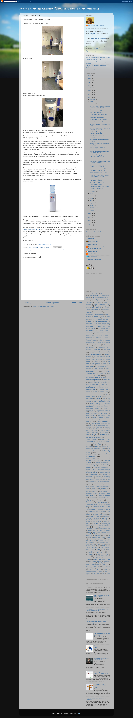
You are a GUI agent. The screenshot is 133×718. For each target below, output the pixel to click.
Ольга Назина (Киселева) (96, 25)
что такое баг (100, 525)
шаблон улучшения (99, 527)
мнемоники (89, 410)
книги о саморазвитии (93, 379)
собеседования (103, 488)
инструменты (90, 347)
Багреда (92, 33)
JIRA (98, 549)
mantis (103, 551)
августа (92, 193)
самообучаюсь (89, 483)
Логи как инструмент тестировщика (96, 69)
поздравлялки (104, 454)
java (102, 547)
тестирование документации (101, 506)
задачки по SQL (100, 342)
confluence (98, 535)
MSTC (102, 552)
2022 (90, 85)
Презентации (106, 464)
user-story (107, 568)
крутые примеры (90, 396)
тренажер (88, 518)
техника (108, 511)
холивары (106, 521)
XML (93, 573)
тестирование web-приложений (96, 511)
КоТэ (107, 394)
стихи (95, 493)
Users (91, 569)
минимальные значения (92, 408)
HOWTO (103, 544)
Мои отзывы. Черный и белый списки (97, 231)
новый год (99, 427)
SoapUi (95, 559)
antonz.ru (91, 238)
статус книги (104, 491)
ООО (102, 430)
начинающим (104, 421)
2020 (90, 90)
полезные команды (91, 458)
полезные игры (105, 457)
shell (96, 557)
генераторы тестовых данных (95, 332)
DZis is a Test (92, 244)
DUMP (108, 537)
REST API (104, 556)
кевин (107, 368)
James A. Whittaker (91, 547)
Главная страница (52, 303)
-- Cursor (88, 293)
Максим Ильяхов (95, 403)
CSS (109, 535)
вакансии (100, 312)
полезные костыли (104, 458)
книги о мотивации (101, 377)
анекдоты (106, 302)
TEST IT (104, 564)
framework (92, 540)
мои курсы (104, 413)
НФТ (89, 428)
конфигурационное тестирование (94, 394)
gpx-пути (107, 540)
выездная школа (104, 328)
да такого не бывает (102, 335)
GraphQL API (89, 542)
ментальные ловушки (102, 406)
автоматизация (93, 295)
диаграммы (98, 337)
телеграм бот (92, 497)
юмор (89, 530)
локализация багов (104, 401)
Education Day (91, 539)
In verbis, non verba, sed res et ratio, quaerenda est (97, 247)
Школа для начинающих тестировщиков (98, 57)
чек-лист (95, 523)
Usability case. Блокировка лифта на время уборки (99, 151)
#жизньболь (95, 294)
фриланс (88, 521)
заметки (90, 344)
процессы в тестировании (104, 469)
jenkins (92, 549)
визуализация (105, 317)
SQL (109, 559)
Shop (100, 557)
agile (94, 530)
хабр (94, 521)
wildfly (100, 571)
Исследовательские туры (102, 351)
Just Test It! (92, 254)
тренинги (104, 518)
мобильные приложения (102, 411)
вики (87, 319)
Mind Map (96, 552)
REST (95, 556)
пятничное (90, 471)
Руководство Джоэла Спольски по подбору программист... (99, 144)
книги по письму (105, 382)
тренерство (96, 518)
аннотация (88, 304)
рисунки (103, 479)
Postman (91, 554)
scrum (87, 557)
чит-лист (93, 525)
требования (106, 516)
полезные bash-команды (102, 462)
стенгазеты (89, 493)
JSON (87, 551)
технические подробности (100, 514)
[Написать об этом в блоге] (55, 247)
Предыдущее (76, 303)
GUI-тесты (101, 542)
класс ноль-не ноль (92, 370)
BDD (94, 532)
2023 (90, 83)
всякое (88, 321)
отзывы (93, 434)
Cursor (89, 537)
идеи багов (98, 344)
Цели (87, 523)
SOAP (88, 559)
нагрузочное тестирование (97, 419)
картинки (101, 368)
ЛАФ (104, 398)
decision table (96, 537)
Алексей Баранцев (97, 300)
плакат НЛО (105, 446)
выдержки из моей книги (101, 325)
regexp (88, 556)
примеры (88, 467)
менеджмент (89, 406)
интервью (88, 349)
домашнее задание (91, 340)
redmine (106, 554)
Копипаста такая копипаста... (98, 158)
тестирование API (91, 509)
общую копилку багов (44, 244)
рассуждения (89, 476)
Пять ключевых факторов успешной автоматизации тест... (99, 148)
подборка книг (99, 453)
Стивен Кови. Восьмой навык (98, 122)
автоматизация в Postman (100, 297)
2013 (90, 220)
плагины (97, 446)
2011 (89, 225)
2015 (90, 215)
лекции (108, 398)
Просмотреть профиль (93, 51)
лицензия (88, 401)
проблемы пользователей (101, 467)
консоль (95, 391)
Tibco (99, 566)
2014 (90, 218)
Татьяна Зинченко (104, 495)
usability (62, 250)
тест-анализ (102, 499)
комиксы (88, 391)
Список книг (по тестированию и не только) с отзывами (97, 609)
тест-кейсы (99, 501)
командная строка (103, 389)
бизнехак (88, 311)
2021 (90, 87)
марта (92, 205)
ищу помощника (96, 363)
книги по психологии (92, 384)
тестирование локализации (99, 507)
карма (95, 368)
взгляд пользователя (33, 250)
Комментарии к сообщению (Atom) (43, 306)
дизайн (106, 337)
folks (87, 540)
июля (91, 196)
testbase (88, 566)
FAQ (108, 539)
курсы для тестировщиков (98, 38)
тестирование (102, 502)
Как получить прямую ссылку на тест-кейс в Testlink (98, 179)
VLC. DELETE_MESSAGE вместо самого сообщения (99, 183)
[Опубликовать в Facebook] (59, 247)
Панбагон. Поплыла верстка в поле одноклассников (98, 165)
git (97, 540)
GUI (96, 542)
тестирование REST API (104, 509)
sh (91, 557)
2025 (90, 78)
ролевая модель (92, 481)
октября (92, 104)
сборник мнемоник (98, 484)
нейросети (90, 425)
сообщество (96, 489)
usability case (99, 568)
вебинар (107, 314)
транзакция (98, 516)
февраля (93, 207)
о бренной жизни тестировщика (99, 428)
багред (87, 307)
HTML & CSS (90, 545)
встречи (93, 319)
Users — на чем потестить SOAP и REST (101, 596)
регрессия (98, 476)
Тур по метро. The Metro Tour (98, 114)
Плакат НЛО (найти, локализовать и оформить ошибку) (99, 187)
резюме (98, 478)
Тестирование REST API (93, 59)
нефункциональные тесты (102, 425)
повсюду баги (55, 250)
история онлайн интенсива (94, 359)
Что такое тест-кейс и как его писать (98, 586)
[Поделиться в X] (57, 247)
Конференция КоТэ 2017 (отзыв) (99, 172)
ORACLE (108, 552)
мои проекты (101, 415)
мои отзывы (90, 415)
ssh (90, 561)
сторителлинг (102, 493)
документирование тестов (92, 339)
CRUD (104, 535)
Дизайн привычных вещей (31, 229)
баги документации (101, 306)
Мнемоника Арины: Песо (96, 117)
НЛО (93, 427)
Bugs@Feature (93, 241)
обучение (94, 430)
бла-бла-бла (97, 311)
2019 (90, 92)
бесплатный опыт (96, 309)
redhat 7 (100, 554)
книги (98, 375)
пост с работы (96, 464)
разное (105, 474)
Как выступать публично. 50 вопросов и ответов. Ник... (97, 169)
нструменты (107, 427)
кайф (104, 363)
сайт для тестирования (103, 481)
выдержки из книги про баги (93, 323)
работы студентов (91, 472)
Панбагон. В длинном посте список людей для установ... (99, 128)
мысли (101, 417)
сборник (90, 484)
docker (103, 537)
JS (108, 549)
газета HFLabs (104, 330)
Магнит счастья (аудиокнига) (98, 110)
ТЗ (109, 514)
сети (92, 486)
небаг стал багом (106, 423)
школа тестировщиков (104, 528)
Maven (108, 551)
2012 (90, 222)
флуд (107, 519)
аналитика (98, 302)
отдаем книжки (104, 432)
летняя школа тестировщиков (97, 400)
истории (92, 352)
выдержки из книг (101, 321)
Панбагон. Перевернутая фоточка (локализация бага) (99, 132)
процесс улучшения (91, 469)
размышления (93, 474)
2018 (90, 94)
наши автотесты (96, 423)
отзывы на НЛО (99, 436)
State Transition (97, 561)
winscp (106, 571)
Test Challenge (95, 564)
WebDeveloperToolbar (91, 571)
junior (92, 551)
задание (100, 340)
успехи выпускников (98, 519)
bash (89, 532)
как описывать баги (101, 366)
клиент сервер (103, 373)
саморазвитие (98, 483)
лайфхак (97, 398)
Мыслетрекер (92, 256)
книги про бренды (103, 387)
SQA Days (102, 559)
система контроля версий (102, 486)
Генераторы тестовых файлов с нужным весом (101, 672)
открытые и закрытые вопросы (93, 443)
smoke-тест (106, 557)
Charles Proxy (105, 532)
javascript (107, 547)
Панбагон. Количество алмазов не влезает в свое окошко (99, 106)
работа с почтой (105, 471)
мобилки (92, 411)
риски (97, 479)
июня (91, 198)
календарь (88, 368)
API (101, 530)
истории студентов (99, 356)
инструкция (105, 345)
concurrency (105, 533)
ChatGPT (88, 534)
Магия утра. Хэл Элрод (96, 112)
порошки (88, 464)
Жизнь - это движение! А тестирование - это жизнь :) (59, 8)
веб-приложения (99, 314)
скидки (87, 488)
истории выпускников (103, 352)
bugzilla (98, 532)
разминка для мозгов (105, 472)
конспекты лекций (104, 391)
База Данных (96, 307)
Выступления (90, 330)
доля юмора (105, 339)
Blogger (78, 713)
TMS (103, 566)
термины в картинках (91, 499)
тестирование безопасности (93, 504)
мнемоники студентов (103, 410)
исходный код (97, 361)
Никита (88, 427)
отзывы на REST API (104, 441)
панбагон (97, 445)
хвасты (99, 521)
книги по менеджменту (103, 381)
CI (94, 534)
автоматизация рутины (92, 299)
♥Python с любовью (94, 259)
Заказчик (108, 342)
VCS (98, 569)
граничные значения (101, 333)
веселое (88, 316)
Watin (105, 569)
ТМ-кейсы (90, 516)
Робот (109, 479)
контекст (88, 393)
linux (97, 551)
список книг (95, 491)
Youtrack (108, 573)
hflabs (93, 544)
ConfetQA (89, 535)
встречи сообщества (103, 319)
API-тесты (108, 530)
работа (96, 471)
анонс (95, 304)
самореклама (107, 483)
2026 (90, 75)
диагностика (89, 337)
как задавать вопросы (102, 364)
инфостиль (97, 349)
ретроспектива (90, 479)
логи (94, 401)
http (99, 545)
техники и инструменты (94, 513)
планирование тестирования (93, 448)
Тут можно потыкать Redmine (98, 119)
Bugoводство (92, 251)
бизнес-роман (105, 309)
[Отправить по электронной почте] (54, 247)
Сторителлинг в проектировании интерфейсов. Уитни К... (99, 175)
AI (97, 530)
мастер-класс (105, 405)
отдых (87, 434)
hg (98, 544)
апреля (92, 203)
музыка (95, 417)
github (101, 540)
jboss (87, 549)
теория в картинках (103, 497)
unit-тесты (108, 566)
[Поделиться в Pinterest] (61, 247)
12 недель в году (105, 294)
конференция (100, 393)
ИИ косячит (97, 345)
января (92, 210)
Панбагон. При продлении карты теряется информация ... (99, 155)
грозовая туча (90, 335)
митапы (105, 408)
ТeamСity (88, 519)
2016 (90, 213)
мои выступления (91, 413)
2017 (90, 97)
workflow (88, 573)
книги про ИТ (90, 389)
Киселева (95, 48)
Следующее (27, 303)
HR (108, 544)
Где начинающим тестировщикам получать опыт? (101, 686)
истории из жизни (45, 250)
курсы (99, 396)
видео (97, 318)
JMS (104, 549)
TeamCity (100, 563)
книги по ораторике (94, 382)
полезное (90, 457)
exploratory (100, 539)
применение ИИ (91, 465)
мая (91, 200)
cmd (99, 533)
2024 (90, 80)
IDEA (103, 545)
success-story (90, 563)
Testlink (94, 566)
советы (88, 489)
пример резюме (103, 465)
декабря (92, 99)
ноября (92, 101)
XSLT (103, 573)
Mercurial (90, 552)
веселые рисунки (99, 316)
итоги (104, 361)
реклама (106, 478)
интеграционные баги (104, 347)
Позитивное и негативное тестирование (101, 659)
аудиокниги (102, 304)
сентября (93, 191)
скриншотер (94, 488)
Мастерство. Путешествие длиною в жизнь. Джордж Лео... (99, 161)
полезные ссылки (92, 460)
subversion (106, 561)
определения (95, 432)
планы (103, 448)
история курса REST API (101, 358)
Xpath (98, 573)
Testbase (98, 29)
